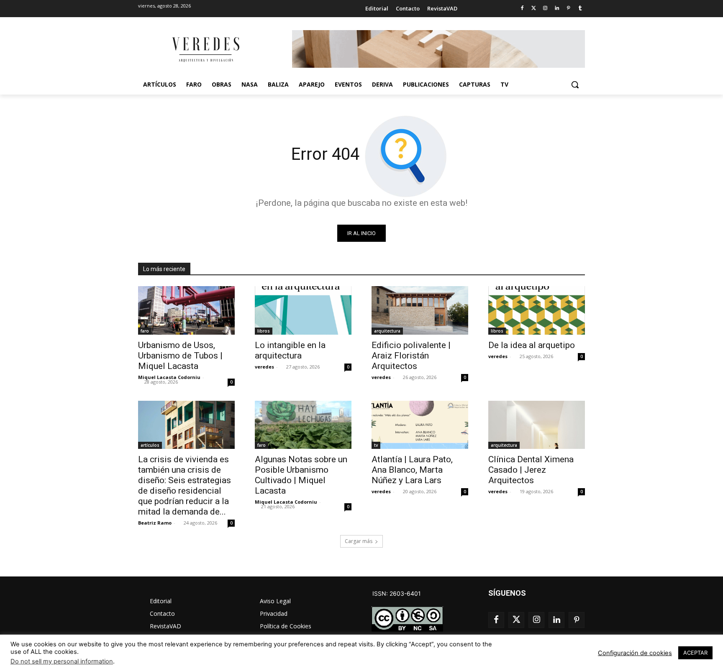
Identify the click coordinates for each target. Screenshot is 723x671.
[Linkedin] (557, 8)
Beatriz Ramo (155, 523)
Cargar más (358, 541)
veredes (264, 367)
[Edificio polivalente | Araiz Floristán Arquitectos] (420, 310)
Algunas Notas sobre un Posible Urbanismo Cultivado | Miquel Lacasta (301, 475)
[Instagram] (545, 8)
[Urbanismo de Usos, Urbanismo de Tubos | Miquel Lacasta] (186, 310)
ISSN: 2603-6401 (396, 593)
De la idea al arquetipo (531, 345)
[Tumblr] (580, 8)
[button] (575, 84)
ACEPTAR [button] (695, 652)
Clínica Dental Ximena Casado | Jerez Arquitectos (531, 469)
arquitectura (387, 331)
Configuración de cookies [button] (635, 653)
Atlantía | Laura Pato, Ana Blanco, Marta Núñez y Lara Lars (412, 469)
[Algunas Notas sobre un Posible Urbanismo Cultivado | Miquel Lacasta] (303, 425)
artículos (150, 445)
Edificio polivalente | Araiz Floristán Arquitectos (411, 355)
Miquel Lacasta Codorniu (169, 377)
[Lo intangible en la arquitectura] (303, 310)
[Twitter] (533, 8)
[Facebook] (522, 8)
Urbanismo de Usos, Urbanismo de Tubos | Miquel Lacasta (180, 355)
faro (145, 331)
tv (376, 445)
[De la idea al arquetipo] (536, 310)
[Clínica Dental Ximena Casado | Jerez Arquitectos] (536, 425)
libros (263, 331)
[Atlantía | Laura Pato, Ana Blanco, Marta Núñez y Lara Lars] (420, 425)
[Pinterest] (568, 8)
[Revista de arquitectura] (205, 50)
